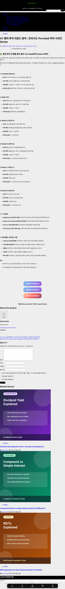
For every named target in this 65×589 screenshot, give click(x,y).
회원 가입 (5, 29)
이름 (1, 363)
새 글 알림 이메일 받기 (8, 379)
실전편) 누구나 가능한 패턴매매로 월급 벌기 (18, 19)
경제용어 (5, 34)
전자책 (5, 15)
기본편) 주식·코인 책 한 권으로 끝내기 (16, 17)
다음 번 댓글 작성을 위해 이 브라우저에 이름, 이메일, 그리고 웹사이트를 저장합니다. (24, 373)
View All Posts (12, 328)
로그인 (5, 27)
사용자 (5, 30)
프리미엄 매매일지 (14, 25)
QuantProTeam (42, 304)
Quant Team (4, 321)
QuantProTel (28, 304)
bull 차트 (5, 13)
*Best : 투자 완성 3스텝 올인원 (14, 23)
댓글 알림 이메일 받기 (8, 376)
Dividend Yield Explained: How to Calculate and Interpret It (22, 447)
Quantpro (32, 3)
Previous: (20, 337)
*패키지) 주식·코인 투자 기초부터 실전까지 (17, 21)
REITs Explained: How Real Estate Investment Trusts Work (21, 570)
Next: (19, 339)
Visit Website (4, 328)
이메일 (2, 366)
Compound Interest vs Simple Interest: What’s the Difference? (22, 508)
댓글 (1, 360)
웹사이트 (2, 370)
